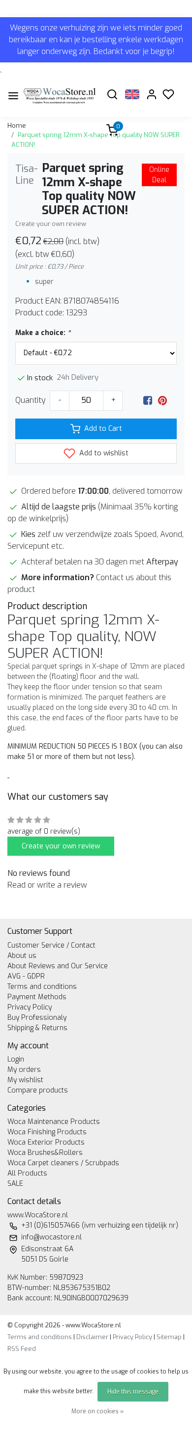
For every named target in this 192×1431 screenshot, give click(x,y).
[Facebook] (147, 400)
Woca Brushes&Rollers (45, 1152)
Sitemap (169, 1337)
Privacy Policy (29, 1007)
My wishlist (25, 1080)
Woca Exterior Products (46, 1142)
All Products (27, 1173)
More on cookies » (97, 1411)
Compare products (37, 1090)
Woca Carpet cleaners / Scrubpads (63, 1163)
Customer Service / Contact (51, 945)
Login (15, 1059)
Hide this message (133, 1392)
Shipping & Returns (37, 1028)
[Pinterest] (162, 400)
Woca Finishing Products (47, 1132)
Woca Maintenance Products (53, 1121)
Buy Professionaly (36, 1017)
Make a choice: (42, 332)
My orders (24, 1069)
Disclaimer (92, 1337)
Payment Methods (36, 997)
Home (16, 125)
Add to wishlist (102, 453)
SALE (15, 1183)
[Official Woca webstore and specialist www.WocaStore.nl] (59, 95)
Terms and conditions (42, 986)
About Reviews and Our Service (57, 966)
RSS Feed (21, 1349)
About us (21, 955)
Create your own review (50, 224)
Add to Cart (103, 428)
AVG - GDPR (26, 976)
